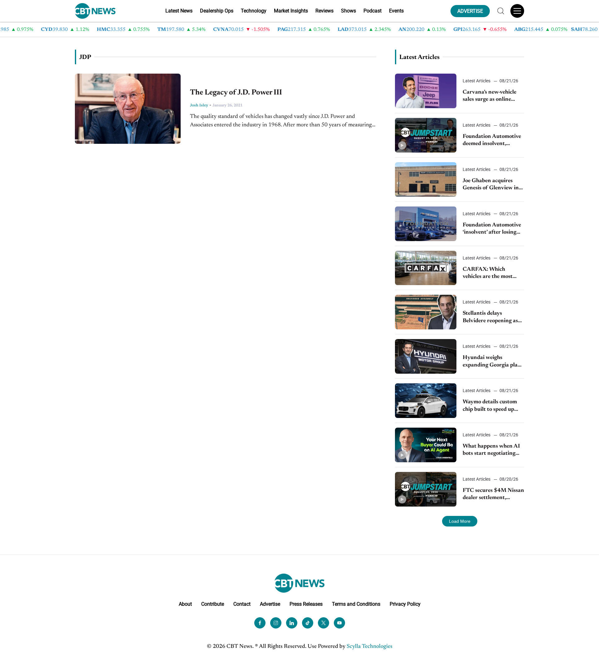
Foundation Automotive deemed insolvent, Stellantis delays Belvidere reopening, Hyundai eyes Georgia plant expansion (492, 141)
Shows (348, 11)
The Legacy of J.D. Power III (236, 92)
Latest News (178, 11)
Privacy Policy (405, 604)
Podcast (372, 11)
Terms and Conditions (356, 604)
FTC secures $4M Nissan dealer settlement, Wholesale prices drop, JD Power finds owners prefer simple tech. (493, 495)
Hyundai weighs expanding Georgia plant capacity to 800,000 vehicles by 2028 (493, 362)
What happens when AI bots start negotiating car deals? (491, 451)
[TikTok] (307, 623)
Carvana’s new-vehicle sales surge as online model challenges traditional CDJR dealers (493, 97)
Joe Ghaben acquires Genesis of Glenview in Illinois (491, 185)
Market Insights (291, 11)
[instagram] (275, 623)
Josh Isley (199, 105)
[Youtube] (339, 623)
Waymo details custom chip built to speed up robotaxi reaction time (490, 406)
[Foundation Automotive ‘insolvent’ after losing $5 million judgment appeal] (425, 223)
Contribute (212, 604)
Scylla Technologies (369, 646)
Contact (242, 604)
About (185, 604)
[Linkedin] (291, 623)
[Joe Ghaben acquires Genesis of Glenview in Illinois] (425, 179)
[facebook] (259, 623)
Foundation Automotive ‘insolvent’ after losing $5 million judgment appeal (492, 229)
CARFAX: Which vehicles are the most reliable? (488, 274)
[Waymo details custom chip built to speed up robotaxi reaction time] (425, 400)
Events (396, 11)
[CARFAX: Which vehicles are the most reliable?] (425, 268)
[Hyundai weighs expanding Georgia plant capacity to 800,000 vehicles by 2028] (425, 356)
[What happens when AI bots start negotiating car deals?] (425, 445)
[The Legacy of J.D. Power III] (128, 109)
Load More (459, 521)
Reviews (324, 11)
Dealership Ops (216, 11)
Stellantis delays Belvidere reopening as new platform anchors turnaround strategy (490, 318)
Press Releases (306, 604)
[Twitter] (323, 623)
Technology (253, 11)
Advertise (270, 604)
